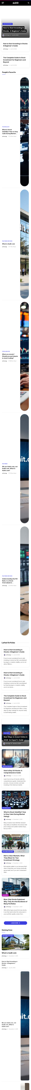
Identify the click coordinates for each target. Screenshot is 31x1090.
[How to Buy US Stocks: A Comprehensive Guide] (15, 758)
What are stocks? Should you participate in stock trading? (10, 356)
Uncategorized (7, 766)
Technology (6, 808)
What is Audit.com (8, 244)
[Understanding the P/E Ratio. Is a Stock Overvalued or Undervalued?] (24, 581)
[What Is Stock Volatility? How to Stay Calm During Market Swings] (24, 131)
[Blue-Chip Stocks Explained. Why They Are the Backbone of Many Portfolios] (15, 887)
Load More (14, 923)
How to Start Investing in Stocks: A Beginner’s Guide (9, 963)
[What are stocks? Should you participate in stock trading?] (24, 356)
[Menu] (3, 3)
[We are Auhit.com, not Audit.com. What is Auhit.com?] (24, 468)
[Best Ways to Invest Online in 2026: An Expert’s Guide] (15, 732)
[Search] (28, 3)
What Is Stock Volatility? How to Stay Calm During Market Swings (15, 814)
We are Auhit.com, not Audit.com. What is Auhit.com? (10, 468)
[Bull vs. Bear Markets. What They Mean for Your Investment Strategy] (15, 843)
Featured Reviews (8, 851)
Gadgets (5, 895)
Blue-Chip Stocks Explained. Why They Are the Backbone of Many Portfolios (15, 901)
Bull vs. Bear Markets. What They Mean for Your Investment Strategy (14, 858)
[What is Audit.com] (24, 244)
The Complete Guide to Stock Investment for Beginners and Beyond (14, 60)
